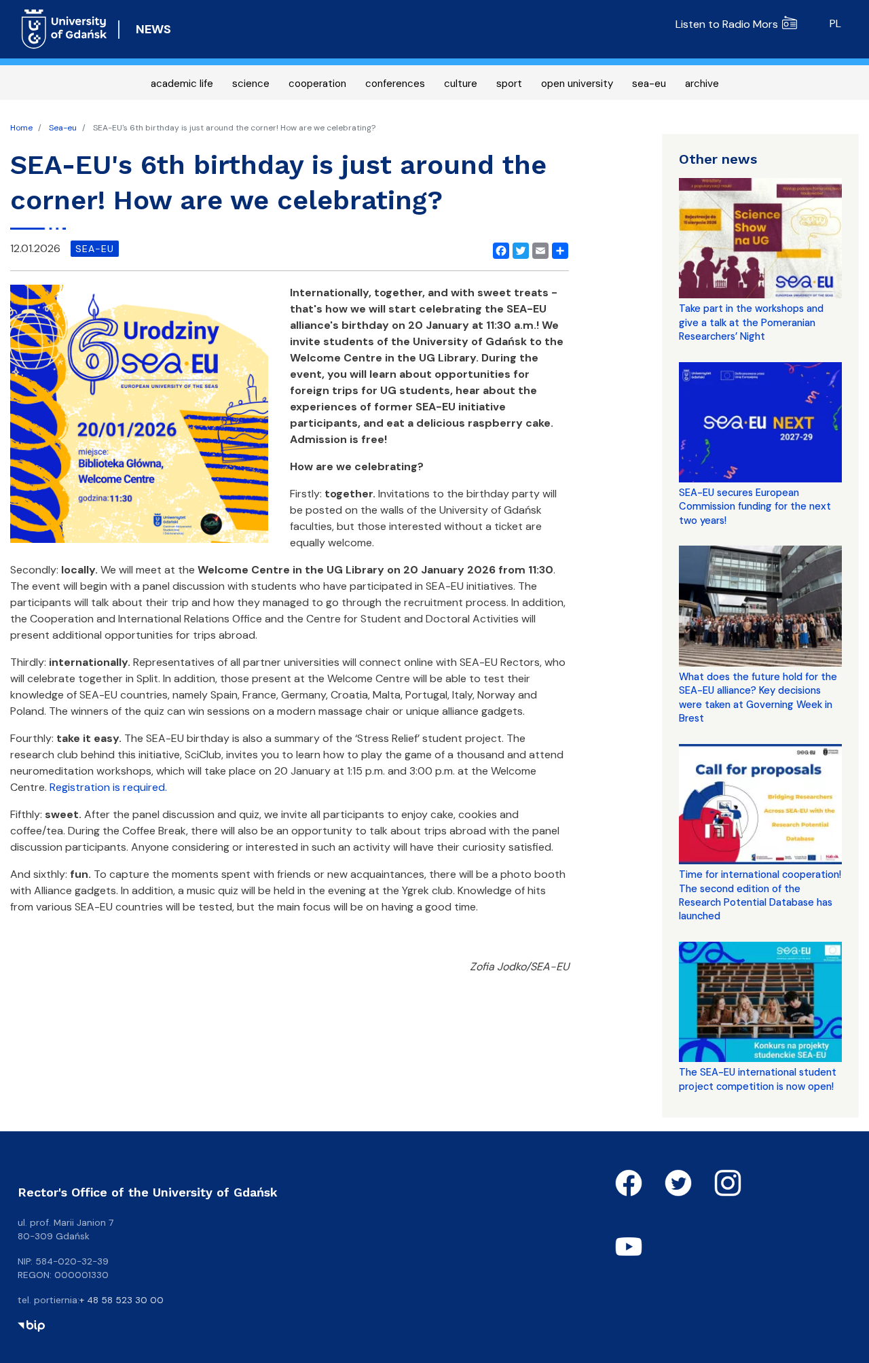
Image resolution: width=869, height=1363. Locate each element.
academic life (182, 83)
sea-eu (649, 83)
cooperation (317, 83)
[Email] (538, 249)
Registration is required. (108, 787)
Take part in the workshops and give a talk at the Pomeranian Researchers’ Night (751, 322)
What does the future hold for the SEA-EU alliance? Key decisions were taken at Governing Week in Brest (758, 697)
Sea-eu (63, 127)
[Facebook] (498, 249)
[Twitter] (518, 249)
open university (577, 83)
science (251, 83)
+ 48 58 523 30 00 (121, 1300)
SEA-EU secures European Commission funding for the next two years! (755, 506)
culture (460, 83)
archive (702, 83)
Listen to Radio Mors (727, 24)
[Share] (557, 249)
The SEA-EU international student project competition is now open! (757, 1079)
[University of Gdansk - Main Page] (64, 29)
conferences (395, 83)
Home (21, 127)
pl (835, 23)
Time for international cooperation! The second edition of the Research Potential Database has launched (760, 895)
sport (509, 83)
